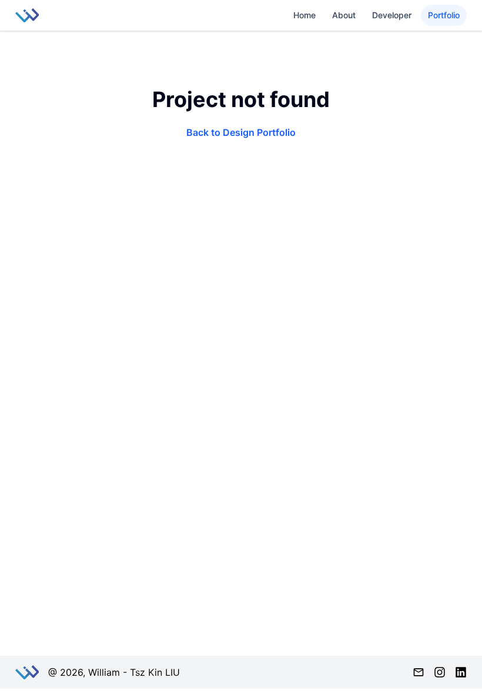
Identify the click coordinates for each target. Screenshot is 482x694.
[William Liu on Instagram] (440, 672)
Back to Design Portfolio (241, 132)
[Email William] (418, 672)
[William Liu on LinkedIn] (461, 672)
